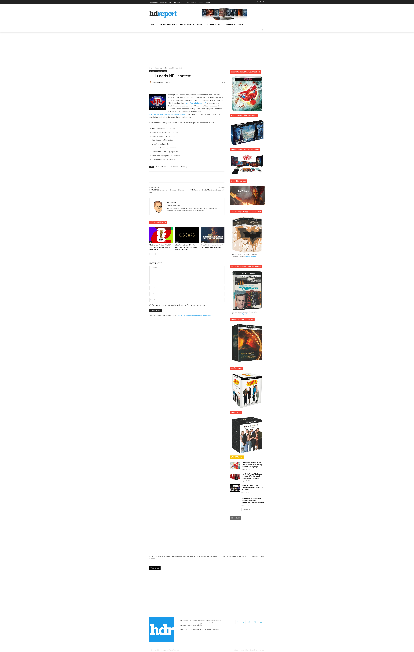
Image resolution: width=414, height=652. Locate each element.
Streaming (158, 68)
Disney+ (204, 242)
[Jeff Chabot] (150, 82)
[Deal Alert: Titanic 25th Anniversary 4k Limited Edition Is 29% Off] (235, 488)
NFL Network (174, 167)
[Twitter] (260, 1)
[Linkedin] (243, 622)
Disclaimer (253, 650)
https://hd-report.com (173, 205)
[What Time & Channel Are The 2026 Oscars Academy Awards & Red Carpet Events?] (187, 235)
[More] (206, 88)
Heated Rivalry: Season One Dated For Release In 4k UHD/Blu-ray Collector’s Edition (253, 500)
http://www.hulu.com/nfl (195, 103)
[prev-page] (150, 254)
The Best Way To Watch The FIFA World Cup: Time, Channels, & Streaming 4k (160, 247)
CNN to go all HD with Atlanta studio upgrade (207, 190)
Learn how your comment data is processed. (194, 315)
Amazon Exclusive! (250, 256)
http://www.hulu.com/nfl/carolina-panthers (167, 114)
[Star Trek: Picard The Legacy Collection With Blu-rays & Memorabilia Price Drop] (235, 476)
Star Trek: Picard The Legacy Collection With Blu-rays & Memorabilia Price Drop (252, 476)
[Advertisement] (207, 48)
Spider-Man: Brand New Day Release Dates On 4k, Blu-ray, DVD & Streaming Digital (252, 465)
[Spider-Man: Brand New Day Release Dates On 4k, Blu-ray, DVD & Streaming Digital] (235, 465)
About (236, 650)
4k (150, 242)
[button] (262, 29)
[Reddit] (249, 622)
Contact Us (244, 650)
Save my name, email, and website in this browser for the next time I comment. (179, 305)
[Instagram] (257, 1)
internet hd (164, 167)
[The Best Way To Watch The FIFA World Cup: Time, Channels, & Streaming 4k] (161, 235)
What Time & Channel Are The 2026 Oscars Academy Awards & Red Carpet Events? (186, 247)
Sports (152, 71)
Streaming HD (184, 167)
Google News (205, 630)
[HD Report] (163, 14)
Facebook (215, 630)
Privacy (262, 650)
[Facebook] (254, 1)
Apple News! (194, 630)
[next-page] (154, 254)
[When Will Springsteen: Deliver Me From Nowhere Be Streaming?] (212, 235)
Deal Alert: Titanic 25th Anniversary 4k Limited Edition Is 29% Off (252, 487)
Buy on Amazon (246, 314)
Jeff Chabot (157, 82)
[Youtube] (263, 1)
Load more (246, 509)
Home (151, 68)
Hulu (165, 68)
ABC (177, 242)
